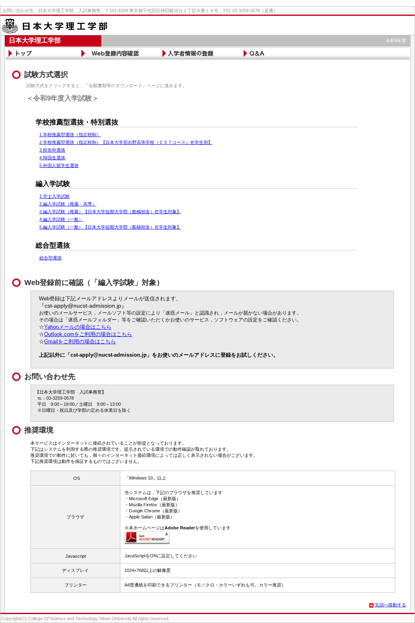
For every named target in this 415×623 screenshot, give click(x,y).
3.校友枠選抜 (52, 150)
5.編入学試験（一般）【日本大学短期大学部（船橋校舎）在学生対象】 (110, 227)
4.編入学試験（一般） (61, 219)
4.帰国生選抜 (52, 157)
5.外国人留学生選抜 (59, 165)
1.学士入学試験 (54, 196)
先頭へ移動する (390, 604)
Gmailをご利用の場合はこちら (80, 341)
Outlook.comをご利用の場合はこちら (88, 334)
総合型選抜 (50, 257)
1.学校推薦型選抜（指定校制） (70, 134)
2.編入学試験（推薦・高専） (67, 203)
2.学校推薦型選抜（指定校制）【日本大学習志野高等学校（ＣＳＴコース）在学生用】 (125, 142)
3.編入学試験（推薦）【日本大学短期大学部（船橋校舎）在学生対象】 (110, 211)
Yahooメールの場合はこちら (77, 327)
